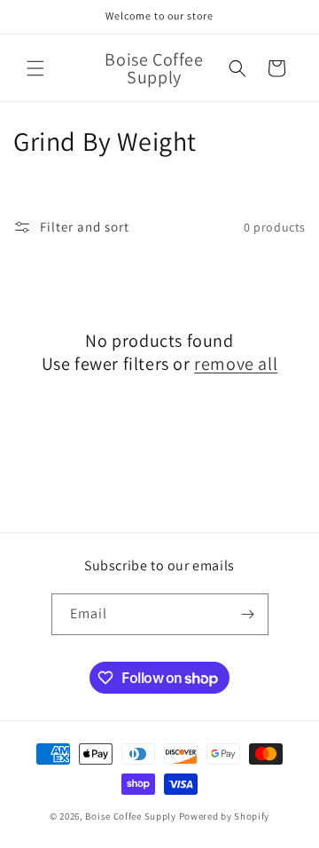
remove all (235, 363)
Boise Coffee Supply (130, 816)
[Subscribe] (248, 614)
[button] (35, 68)
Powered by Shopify (224, 816)
